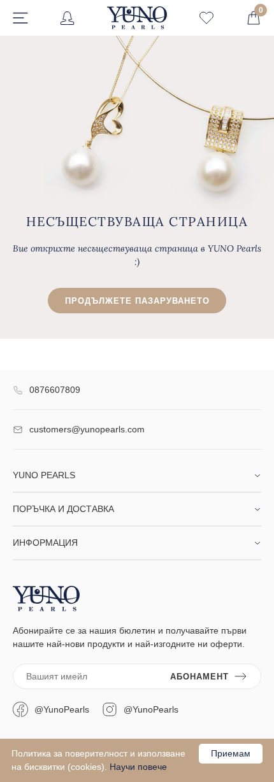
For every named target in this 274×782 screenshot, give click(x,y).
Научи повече (138, 767)
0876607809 (54, 390)
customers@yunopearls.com (87, 429)
